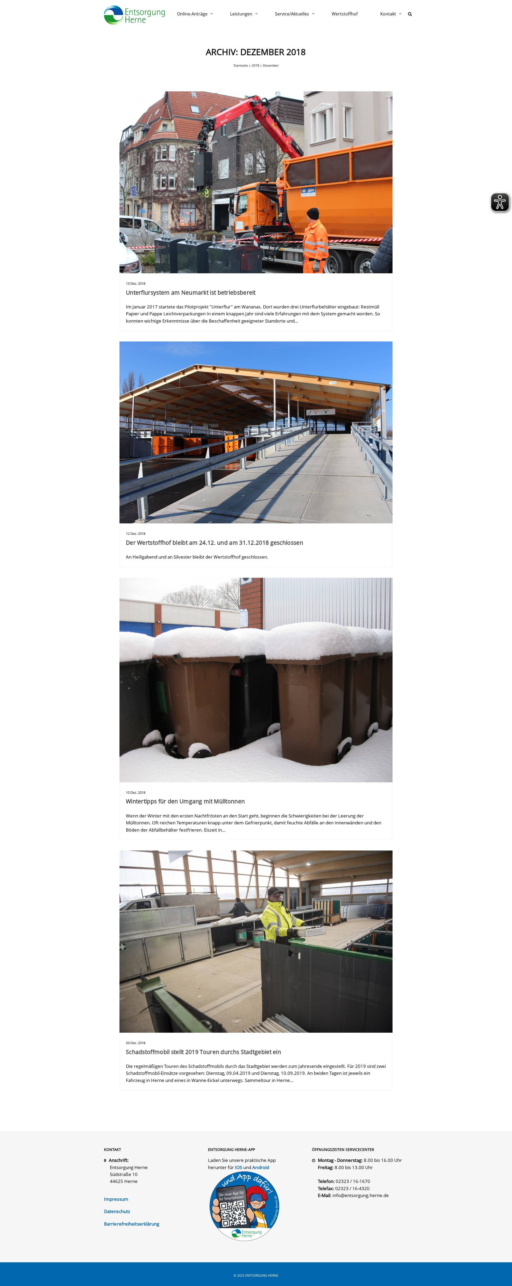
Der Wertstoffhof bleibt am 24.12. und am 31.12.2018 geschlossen (214, 542)
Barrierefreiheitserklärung (131, 1224)
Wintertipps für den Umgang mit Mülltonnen (185, 801)
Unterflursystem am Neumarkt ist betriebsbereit (191, 292)
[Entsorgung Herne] (134, 15)
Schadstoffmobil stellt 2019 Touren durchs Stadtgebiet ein (203, 1052)
